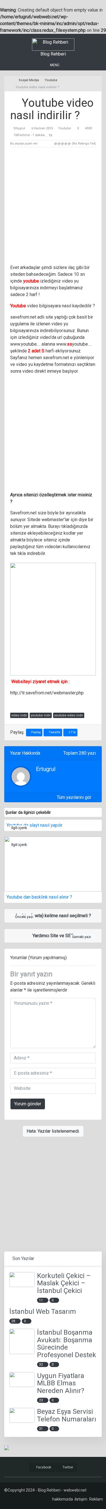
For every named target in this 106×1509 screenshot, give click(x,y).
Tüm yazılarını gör (74, 797)
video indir (19, 715)
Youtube (64, 128)
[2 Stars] (59, 143)
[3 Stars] (62, 143)
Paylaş (35, 732)
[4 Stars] (66, 143)
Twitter (67, 1467)
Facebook (43, 1467)
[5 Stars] (69, 143)
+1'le (72, 732)
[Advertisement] (53, 207)
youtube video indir (68, 715)
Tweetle (54, 732)
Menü (54, 65)
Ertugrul (19, 128)
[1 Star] (55, 143)
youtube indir (41, 715)
